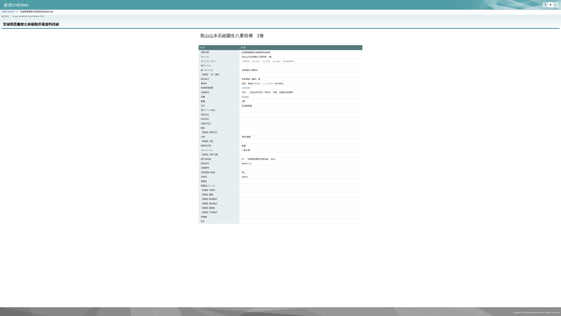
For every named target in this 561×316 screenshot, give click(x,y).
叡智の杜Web (8, 12)
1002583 (246, 88)
